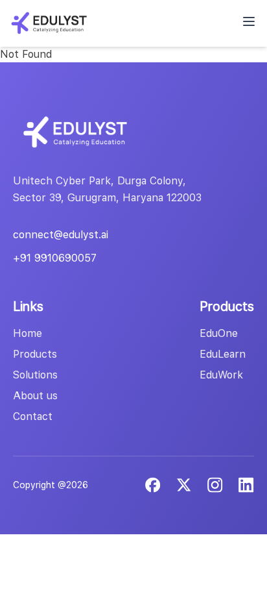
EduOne (219, 333)
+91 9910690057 (55, 258)
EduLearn (223, 354)
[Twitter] (184, 485)
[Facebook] (153, 485)
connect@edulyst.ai (60, 235)
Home (27, 333)
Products (35, 354)
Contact (32, 416)
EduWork (221, 375)
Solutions (35, 375)
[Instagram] (246, 485)
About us (35, 396)
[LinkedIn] (215, 485)
